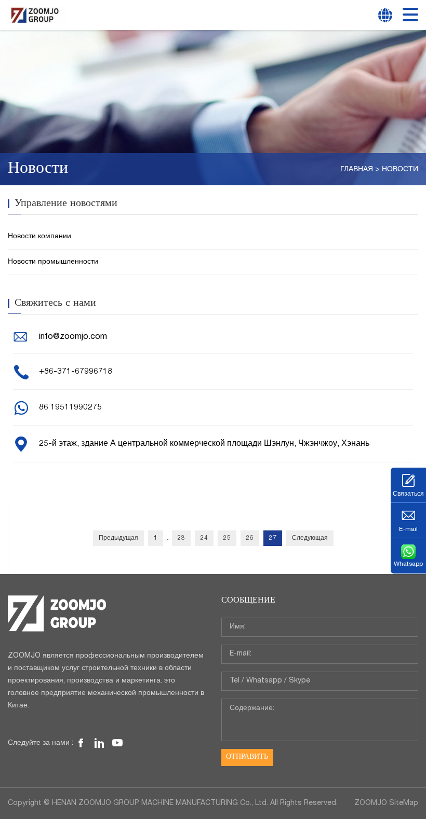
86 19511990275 (70, 408)
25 (227, 538)
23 (181, 538)
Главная (356, 169)
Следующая (310, 538)
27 (272, 538)
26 (250, 538)
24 (204, 538)
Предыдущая (118, 538)
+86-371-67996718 (75, 372)
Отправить (247, 757)
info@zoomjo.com (73, 337)
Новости (400, 169)
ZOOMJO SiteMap (386, 803)
